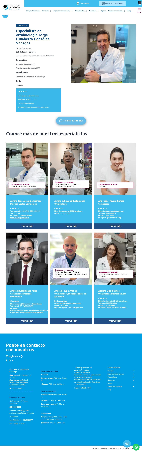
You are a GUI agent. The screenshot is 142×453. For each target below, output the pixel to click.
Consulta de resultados (114, 3)
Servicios (45, 11)
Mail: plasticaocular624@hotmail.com (112, 301)
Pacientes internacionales (82, 373)
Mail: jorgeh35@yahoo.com (28, 96)
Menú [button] (139, 12)
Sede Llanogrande (16, 380)
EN (140, 5)
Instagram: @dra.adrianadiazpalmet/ (112, 307)
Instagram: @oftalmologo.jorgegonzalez (33, 107)
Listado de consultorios (83, 378)
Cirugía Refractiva (33, 11)
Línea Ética (90, 375)
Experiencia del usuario (62, 11)
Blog (129, 11)
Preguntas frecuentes (81, 371)
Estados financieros (92, 382)
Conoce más (27, 226)
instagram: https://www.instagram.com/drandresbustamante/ (29, 309)
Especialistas (80, 11)
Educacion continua (115, 11)
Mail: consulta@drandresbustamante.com (26, 304)
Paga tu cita (84, 3)
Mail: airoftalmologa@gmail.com (111, 211)
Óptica (103, 11)
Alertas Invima (80, 384)
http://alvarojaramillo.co (19, 218)
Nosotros (92, 11)
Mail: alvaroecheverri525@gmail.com (68, 211)
